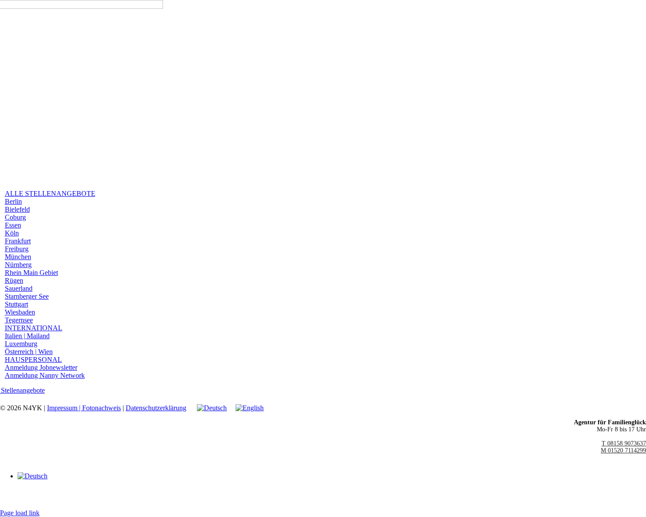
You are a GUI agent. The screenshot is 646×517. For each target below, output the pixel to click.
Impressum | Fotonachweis (84, 408)
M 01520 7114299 (623, 450)
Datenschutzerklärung (156, 408)
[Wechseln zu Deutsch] (32, 476)
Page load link (20, 513)
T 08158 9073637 (624, 443)
